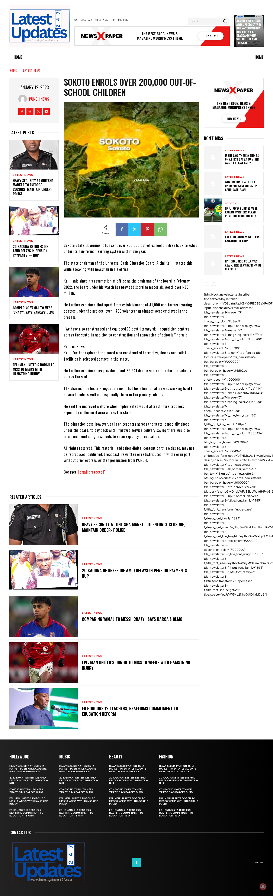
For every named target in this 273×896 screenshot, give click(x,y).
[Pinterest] (147, 229)
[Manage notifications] (263, 886)
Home (13, 70)
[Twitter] (38, 111)
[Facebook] (21, 111)
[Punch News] (23, 99)
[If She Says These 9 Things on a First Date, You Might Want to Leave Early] (213, 157)
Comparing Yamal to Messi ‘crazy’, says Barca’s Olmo (33, 310)
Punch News (39, 99)
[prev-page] (206, 283)
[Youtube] (46, 111)
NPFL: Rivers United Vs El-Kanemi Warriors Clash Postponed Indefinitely (241, 212)
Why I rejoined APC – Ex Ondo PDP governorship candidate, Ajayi (241, 186)
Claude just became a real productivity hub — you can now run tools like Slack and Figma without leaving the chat (248, 32)
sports (230, 203)
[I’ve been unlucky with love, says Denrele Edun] (213, 236)
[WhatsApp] (160, 229)
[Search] (225, 21)
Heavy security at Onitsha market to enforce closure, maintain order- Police (33, 187)
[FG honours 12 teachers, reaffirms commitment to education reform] (43, 708)
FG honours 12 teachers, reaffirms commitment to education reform (130, 711)
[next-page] (213, 283)
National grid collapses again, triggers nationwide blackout (243, 265)
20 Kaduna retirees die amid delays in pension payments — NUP (30, 251)
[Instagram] (29, 111)
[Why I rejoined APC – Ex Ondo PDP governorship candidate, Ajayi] (213, 183)
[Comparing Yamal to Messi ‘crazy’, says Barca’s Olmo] (34, 282)
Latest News (32, 70)
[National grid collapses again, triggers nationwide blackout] (213, 263)
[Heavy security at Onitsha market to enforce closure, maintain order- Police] (34, 155)
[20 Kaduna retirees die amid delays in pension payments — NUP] (34, 220)
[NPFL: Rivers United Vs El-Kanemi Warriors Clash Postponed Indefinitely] (213, 210)
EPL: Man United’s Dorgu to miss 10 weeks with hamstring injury (33, 369)
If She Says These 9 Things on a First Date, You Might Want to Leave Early (242, 159)
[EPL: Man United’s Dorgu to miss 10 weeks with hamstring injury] (34, 339)
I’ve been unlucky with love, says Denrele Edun (243, 238)
